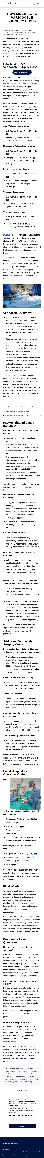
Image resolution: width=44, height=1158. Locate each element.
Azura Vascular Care (11, 258)
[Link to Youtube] (39, 1151)
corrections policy (19, 34)
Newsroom (28, 1115)
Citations (20, 1115)
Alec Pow (29, 30)
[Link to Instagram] (33, 1151)
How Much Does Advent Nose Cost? (16, 415)
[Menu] (38, 4)
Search (22, 1126)
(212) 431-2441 (14, 1143)
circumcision (23, 487)
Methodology (12, 1115)
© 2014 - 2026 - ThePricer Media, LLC (12, 1140)
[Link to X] (23, 1151)
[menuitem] (34, 4)
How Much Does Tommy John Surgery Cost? (19, 407)
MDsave (6, 235)
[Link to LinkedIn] (26, 1151)
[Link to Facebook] (30, 1151)
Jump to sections (20, 72)
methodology (7, 34)
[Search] (34, 4)
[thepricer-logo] (11, 3)
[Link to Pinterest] (36, 1151)
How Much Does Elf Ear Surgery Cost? (17, 411)
